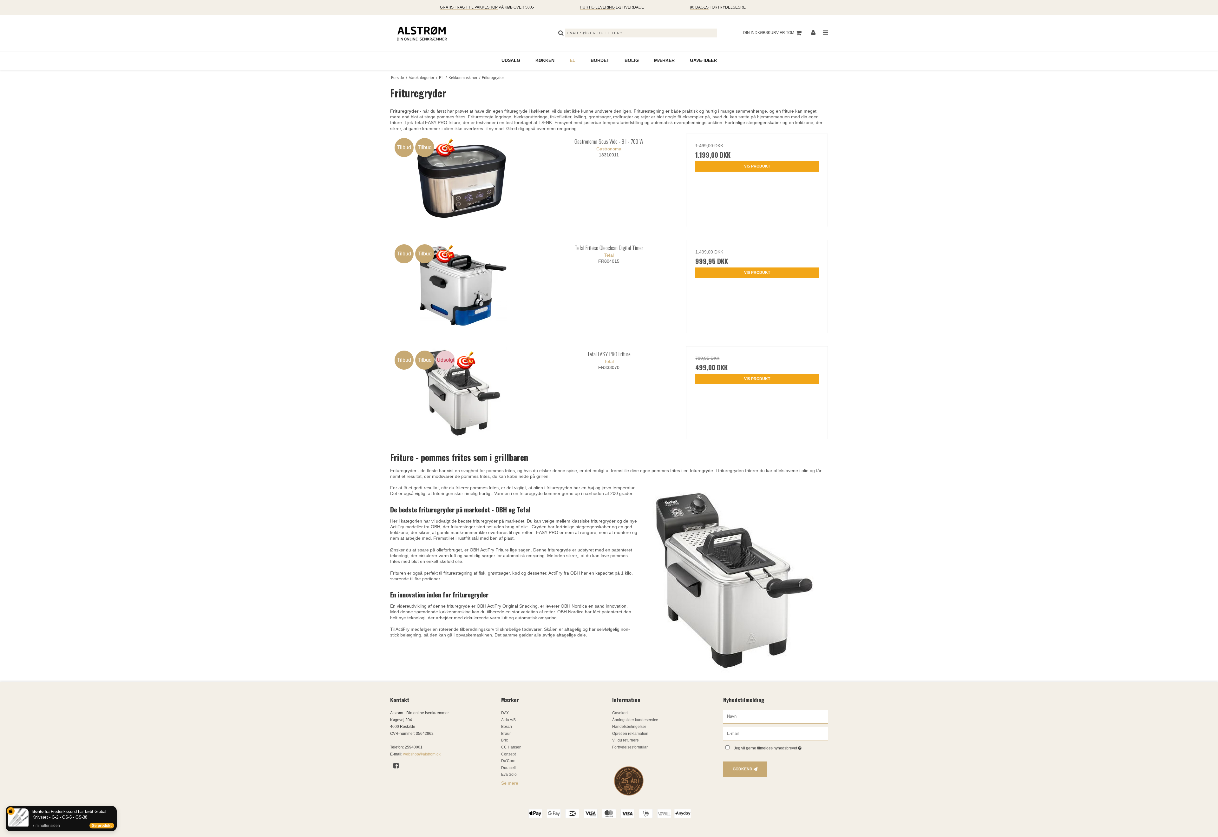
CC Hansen (511, 747)
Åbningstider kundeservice (635, 720)
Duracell (508, 768)
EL (572, 60)
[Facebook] (398, 765)
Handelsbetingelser (629, 726)
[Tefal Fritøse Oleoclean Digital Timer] (461, 286)
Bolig (632, 60)
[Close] (115, 807)
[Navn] (775, 716)
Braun (506, 733)
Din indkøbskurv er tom (768, 32)
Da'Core (508, 761)
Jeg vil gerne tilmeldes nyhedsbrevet (781, 746)
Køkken (544, 60)
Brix (504, 740)
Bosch (506, 726)
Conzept (508, 754)
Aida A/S (508, 720)
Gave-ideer (703, 60)
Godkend (742, 769)
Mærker (664, 60)
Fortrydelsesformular (630, 747)
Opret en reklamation (630, 733)
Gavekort (620, 713)
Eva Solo (509, 774)
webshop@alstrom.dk (422, 754)
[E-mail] (775, 733)
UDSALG (510, 60)
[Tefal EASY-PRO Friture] (461, 392)
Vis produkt (757, 166)
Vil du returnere (625, 740)
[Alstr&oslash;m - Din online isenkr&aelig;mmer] (422, 33)
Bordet (600, 60)
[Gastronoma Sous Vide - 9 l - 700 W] (461, 180)
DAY (505, 713)
